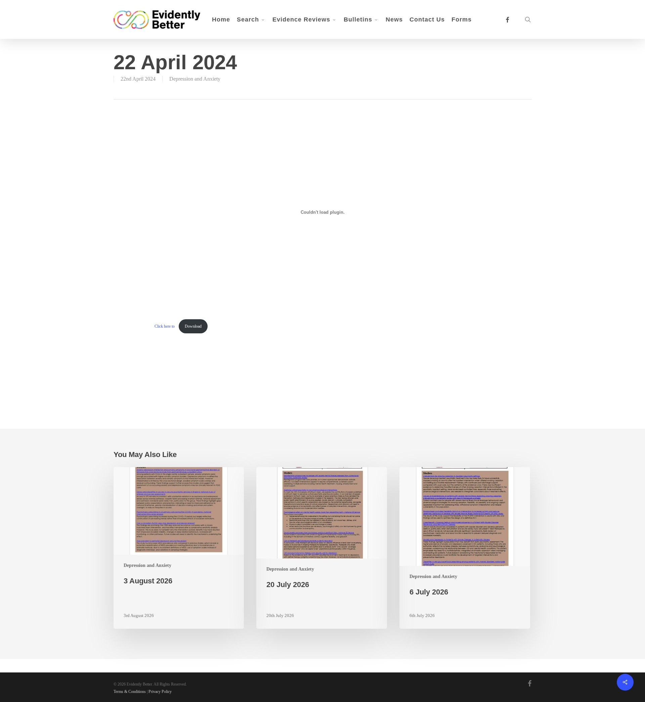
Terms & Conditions (130, 691)
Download (193, 326)
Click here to (165, 326)
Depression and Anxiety (194, 79)
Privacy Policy (160, 691)
